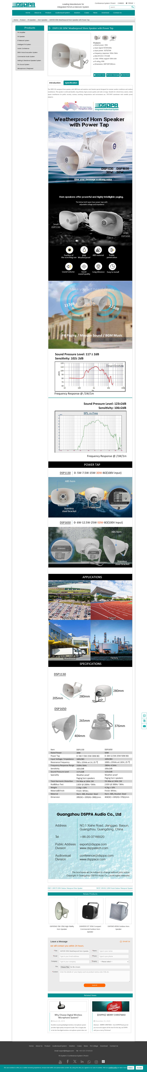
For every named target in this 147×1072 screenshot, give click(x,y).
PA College (94, 1046)
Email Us (126, 941)
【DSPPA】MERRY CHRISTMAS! (111, 1014)
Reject (130, 1068)
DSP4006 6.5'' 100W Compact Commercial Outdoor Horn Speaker (90, 929)
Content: (55, 972)
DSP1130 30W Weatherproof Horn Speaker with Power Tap (70, 20)
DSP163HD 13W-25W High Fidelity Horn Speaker (62, 927)
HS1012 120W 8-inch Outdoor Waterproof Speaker (117, 888)
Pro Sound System (23, 65)
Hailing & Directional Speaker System (29, 61)
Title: (56, 951)
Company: (54, 961)
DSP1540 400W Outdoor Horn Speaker (118, 927)
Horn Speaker (42, 20)
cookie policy (112, 1068)
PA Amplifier (21, 33)
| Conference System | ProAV (77, 1056)
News (95, 13)
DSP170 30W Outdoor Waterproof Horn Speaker (67, 888)
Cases (86, 13)
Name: (94, 951)
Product (48, 13)
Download (105, 13)
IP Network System (23, 41)
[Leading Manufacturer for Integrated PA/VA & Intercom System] (24, 4)
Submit (94, 985)
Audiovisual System (62, 13)
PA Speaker (32, 20)
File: (56, 966)
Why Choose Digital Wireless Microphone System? (68, 1016)
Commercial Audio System (26, 57)
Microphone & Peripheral (25, 69)
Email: (55, 956)
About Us (37, 13)
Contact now (100, 75)
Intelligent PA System (24, 45)
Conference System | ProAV (105, 3)
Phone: (94, 956)
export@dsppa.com (66, 1051)
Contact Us (117, 13)
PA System (63, 1056)
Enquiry (94, 961)
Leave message (113, 75)
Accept (139, 1068)
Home (28, 13)
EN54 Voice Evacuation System (27, 53)
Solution (77, 13)
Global (130, 3)
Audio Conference (23, 49)
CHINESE (121, 3)
